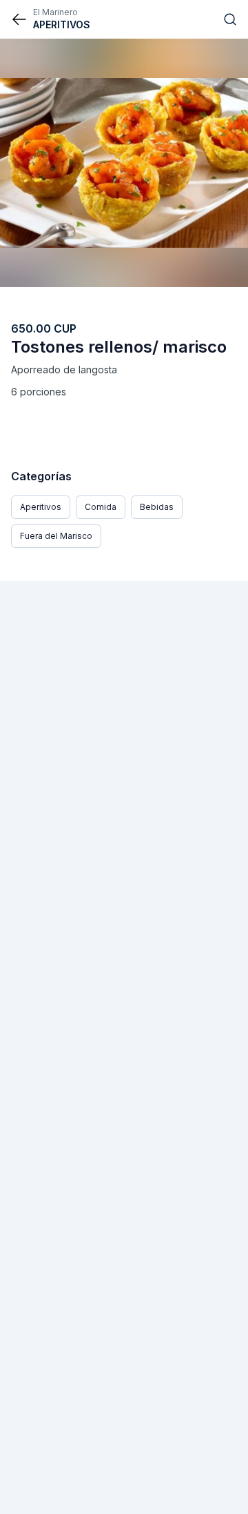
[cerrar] (19, 19)
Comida (100, 507)
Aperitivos (40, 507)
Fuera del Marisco (56, 536)
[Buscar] (230, 19)
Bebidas (157, 507)
